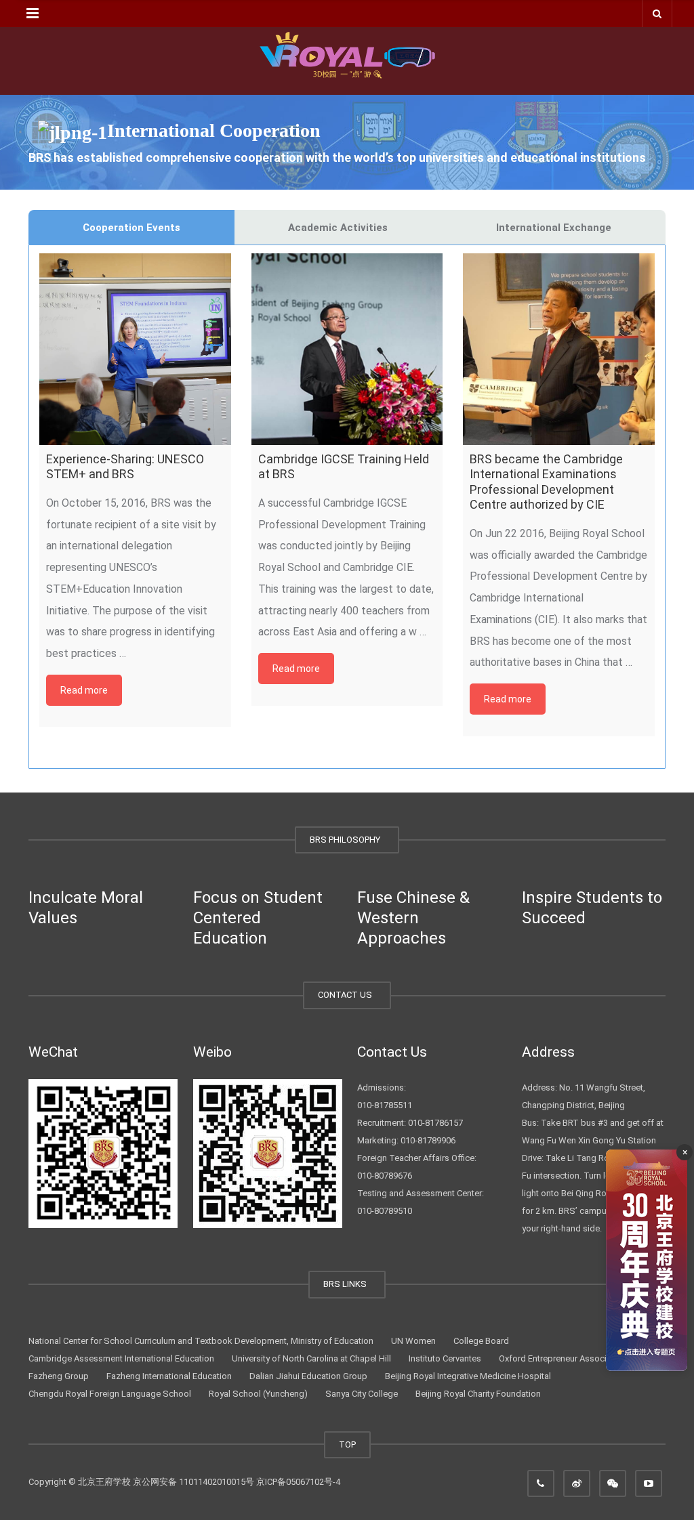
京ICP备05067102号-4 (298, 1482)
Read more (84, 690)
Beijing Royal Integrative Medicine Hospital (468, 1376)
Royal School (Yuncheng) (258, 1394)
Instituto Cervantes (445, 1358)
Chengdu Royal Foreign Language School (109, 1394)
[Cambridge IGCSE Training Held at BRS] (347, 349)
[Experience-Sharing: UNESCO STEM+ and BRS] (135, 349)
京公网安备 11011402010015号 (193, 1482)
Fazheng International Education (169, 1376)
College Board (481, 1341)
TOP (347, 1444)
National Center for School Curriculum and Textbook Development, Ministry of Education (200, 1341)
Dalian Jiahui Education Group (308, 1376)
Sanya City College (361, 1394)
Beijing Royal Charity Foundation (478, 1394)
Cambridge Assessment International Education (121, 1358)
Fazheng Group (58, 1376)
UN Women (413, 1341)
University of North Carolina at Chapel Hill (311, 1358)
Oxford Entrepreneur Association (562, 1358)
